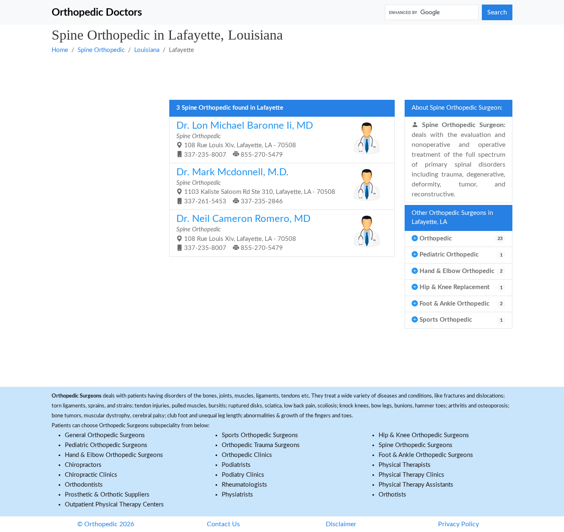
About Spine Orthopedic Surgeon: (457, 108)
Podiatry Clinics (243, 475)
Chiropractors (83, 465)
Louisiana (146, 50)
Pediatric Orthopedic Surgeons (106, 445)
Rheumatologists (244, 485)
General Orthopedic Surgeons (105, 435)
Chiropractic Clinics (91, 475)
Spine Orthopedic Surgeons (416, 445)
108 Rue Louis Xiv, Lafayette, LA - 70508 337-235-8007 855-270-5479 (244, 139)
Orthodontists (84, 485)
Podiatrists (236, 465)
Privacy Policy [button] (458, 524)
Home (60, 50)
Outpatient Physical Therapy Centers (114, 504)
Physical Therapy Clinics (411, 475)
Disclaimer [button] (341, 524)
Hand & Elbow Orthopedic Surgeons (114, 455)
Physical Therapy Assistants (416, 485)
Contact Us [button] (223, 524)
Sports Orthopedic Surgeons (260, 435)
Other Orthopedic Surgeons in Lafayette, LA (452, 218)
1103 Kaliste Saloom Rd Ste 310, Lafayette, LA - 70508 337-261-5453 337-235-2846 (255, 186)
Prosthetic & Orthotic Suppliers (107, 495)
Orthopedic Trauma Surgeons (261, 445)
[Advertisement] (282, 76)
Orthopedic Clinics (247, 455)
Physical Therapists (405, 465)
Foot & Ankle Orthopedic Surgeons (426, 455)
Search (497, 12)
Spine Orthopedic (101, 50)
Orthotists (392, 495)
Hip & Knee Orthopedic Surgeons (424, 435)
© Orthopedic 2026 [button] (105, 524)
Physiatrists (237, 495)
